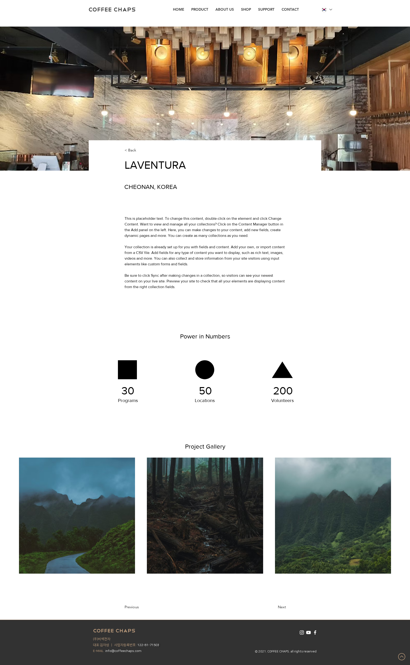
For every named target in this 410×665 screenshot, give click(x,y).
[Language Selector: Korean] (326, 9)
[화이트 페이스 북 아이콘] (315, 632)
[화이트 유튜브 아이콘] (308, 632)
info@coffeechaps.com (123, 651)
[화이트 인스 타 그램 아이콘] (302, 632)
